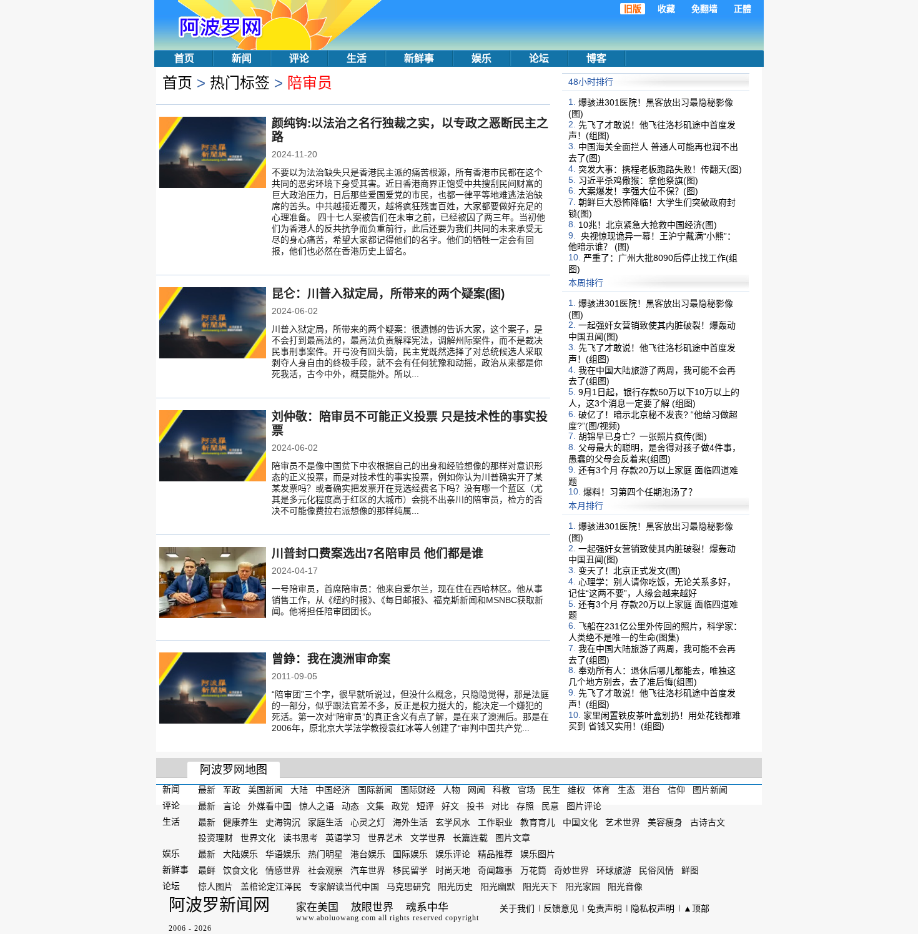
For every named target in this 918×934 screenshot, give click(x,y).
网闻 (476, 790)
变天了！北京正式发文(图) (629, 571)
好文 (450, 806)
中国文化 (580, 822)
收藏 (666, 9)
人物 (451, 790)
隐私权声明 (652, 908)
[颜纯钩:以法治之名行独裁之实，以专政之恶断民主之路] (212, 153)
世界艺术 (385, 838)
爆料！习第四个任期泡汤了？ (640, 492)
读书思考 (300, 838)
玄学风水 (452, 822)
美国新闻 (265, 790)
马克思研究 (408, 887)
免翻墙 (704, 9)
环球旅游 (613, 870)
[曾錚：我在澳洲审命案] (212, 689)
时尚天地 (452, 870)
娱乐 (481, 58)
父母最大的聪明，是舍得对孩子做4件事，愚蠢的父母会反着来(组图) (654, 453)
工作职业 (495, 822)
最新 (206, 790)
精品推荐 (495, 854)
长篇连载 (470, 838)
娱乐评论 (452, 854)
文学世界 (427, 838)
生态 (626, 790)
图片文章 (512, 838)
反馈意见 (560, 908)
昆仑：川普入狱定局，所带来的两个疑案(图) (388, 293)
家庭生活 (325, 822)
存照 (525, 806)
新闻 (242, 58)
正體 (742, 9)
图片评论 (583, 806)
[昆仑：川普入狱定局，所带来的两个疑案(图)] (212, 324)
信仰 (676, 790)
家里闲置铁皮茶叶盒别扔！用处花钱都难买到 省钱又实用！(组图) (654, 720)
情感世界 (282, 870)
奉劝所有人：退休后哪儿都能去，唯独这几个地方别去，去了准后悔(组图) (652, 676)
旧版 (632, 9)
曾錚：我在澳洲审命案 (331, 659)
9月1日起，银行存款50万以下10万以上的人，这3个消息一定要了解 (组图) (653, 397)
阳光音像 (625, 887)
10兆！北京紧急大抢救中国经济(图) (647, 225)
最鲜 (206, 870)
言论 (231, 806)
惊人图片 (215, 887)
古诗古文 (707, 822)
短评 (425, 806)
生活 (357, 58)
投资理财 (215, 838)
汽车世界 (367, 870)
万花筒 (533, 870)
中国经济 (332, 790)
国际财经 (417, 790)
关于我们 (517, 908)
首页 (184, 58)
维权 (576, 790)
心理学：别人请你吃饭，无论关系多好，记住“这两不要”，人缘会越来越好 (652, 587)
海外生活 (410, 822)
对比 (500, 806)
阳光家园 (582, 887)
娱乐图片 (537, 854)
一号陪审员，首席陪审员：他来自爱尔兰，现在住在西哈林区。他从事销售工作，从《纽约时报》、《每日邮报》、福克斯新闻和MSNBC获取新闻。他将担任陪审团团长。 (407, 600)
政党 (400, 806)
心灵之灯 (367, 822)
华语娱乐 (282, 854)
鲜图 (690, 870)
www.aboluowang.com (336, 917)
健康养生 (240, 822)
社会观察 (325, 870)
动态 (350, 806)
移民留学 (410, 870)
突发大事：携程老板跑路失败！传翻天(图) (660, 169)
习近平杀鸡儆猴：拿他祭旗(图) (638, 180)
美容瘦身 (665, 822)
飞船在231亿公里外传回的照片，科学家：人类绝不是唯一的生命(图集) (655, 631)
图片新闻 (710, 790)
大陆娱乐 (240, 854)
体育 (601, 790)
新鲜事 (419, 58)
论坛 (539, 58)
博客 (596, 58)
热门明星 (325, 854)
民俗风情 (656, 870)
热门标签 (240, 82)
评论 (299, 58)
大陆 (299, 790)
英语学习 (342, 838)
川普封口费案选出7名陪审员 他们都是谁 (377, 553)
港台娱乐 (367, 854)
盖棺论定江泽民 (271, 887)
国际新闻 (375, 790)
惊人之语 (316, 806)
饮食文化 (240, 870)
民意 (550, 806)
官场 (526, 790)
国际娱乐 (410, 854)
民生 (551, 790)
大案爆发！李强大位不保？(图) (638, 191)
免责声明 (604, 908)
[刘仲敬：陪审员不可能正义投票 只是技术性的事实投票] (212, 447)
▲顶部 (696, 908)
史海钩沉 (282, 822)
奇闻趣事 (495, 870)
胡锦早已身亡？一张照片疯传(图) (642, 436)
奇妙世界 (571, 870)
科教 (501, 790)
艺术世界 (622, 822)
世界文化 (257, 838)
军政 (231, 790)
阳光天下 (540, 887)
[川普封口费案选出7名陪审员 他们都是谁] (212, 584)
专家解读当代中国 (344, 887)
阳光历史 (455, 887)
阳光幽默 (497, 887)
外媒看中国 (270, 806)
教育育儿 (537, 822)
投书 (475, 806)
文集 (375, 806)
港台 (651, 790)
